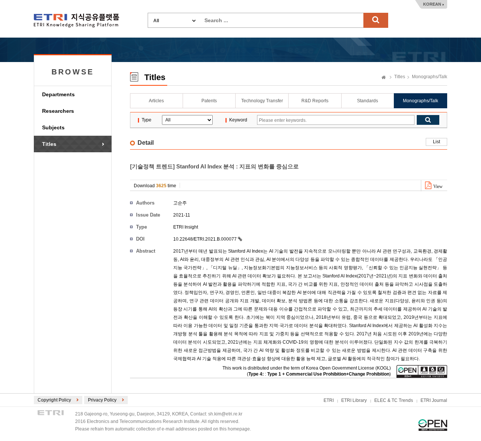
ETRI (329, 400)
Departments (58, 94)
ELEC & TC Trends (393, 400)
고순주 (180, 203)
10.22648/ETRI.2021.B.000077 (205, 239)
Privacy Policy (102, 400)
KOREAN (432, 4)
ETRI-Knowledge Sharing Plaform (76, 20)
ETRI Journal (433, 400)
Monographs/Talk (429, 76)
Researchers (58, 111)
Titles (49, 144)
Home (383, 78)
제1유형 (432, 425)
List (436, 141)
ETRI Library (354, 400)
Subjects (53, 127)
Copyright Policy (54, 400)
